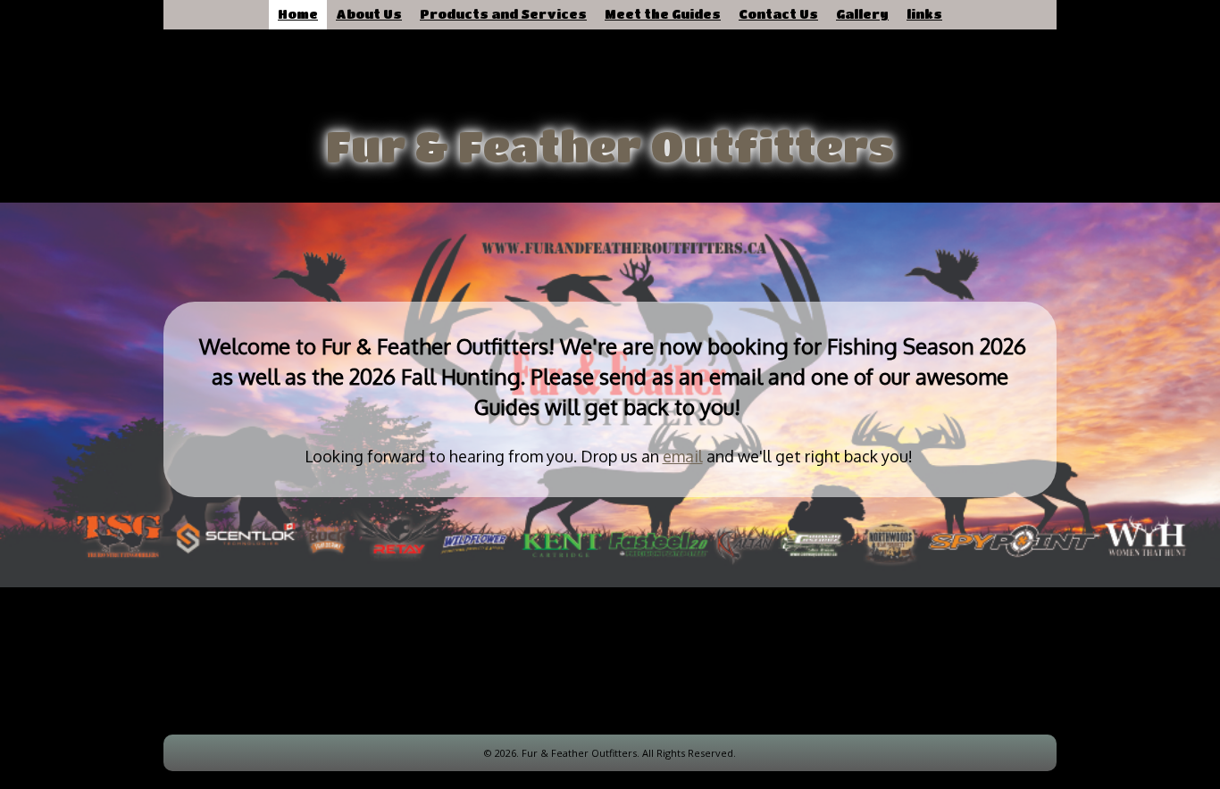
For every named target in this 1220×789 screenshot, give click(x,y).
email (683, 456)
